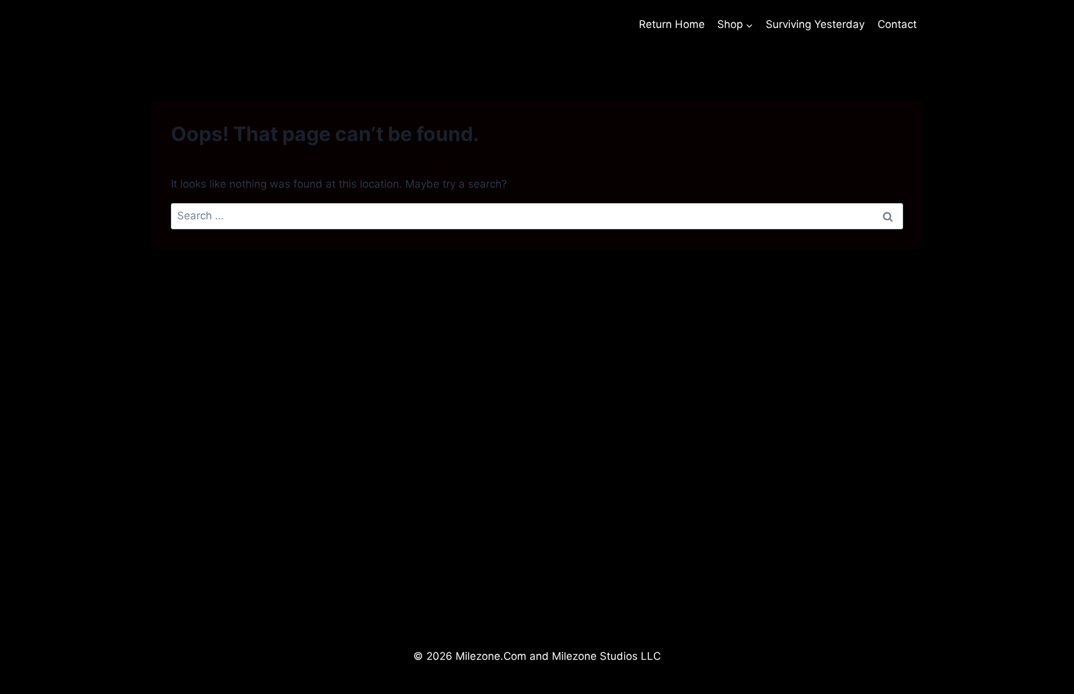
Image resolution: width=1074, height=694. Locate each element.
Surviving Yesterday (815, 24)
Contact (897, 24)
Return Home (672, 24)
